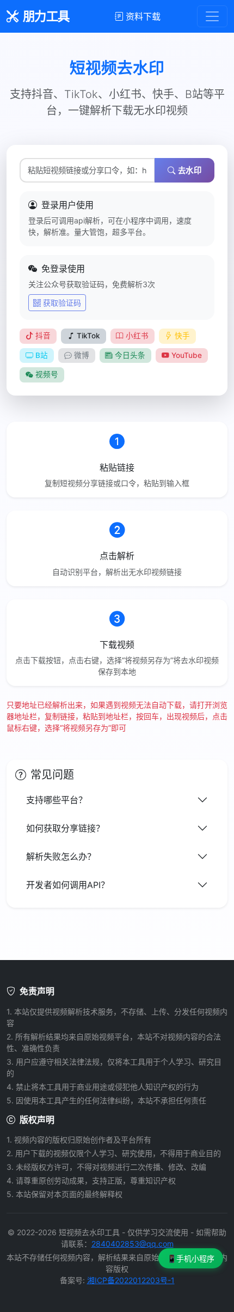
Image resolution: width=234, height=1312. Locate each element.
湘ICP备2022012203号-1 (131, 1280)
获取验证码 (62, 302)
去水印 (190, 170)
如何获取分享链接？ (65, 828)
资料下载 (143, 16)
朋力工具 (46, 16)
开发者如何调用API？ (67, 884)
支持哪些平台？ (56, 799)
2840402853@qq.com (132, 1243)
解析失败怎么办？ (61, 856)
